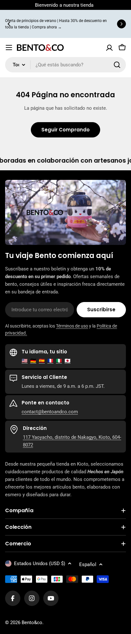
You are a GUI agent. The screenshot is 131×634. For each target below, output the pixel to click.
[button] (9, 24)
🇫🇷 (50, 361)
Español (87, 564)
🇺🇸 (25, 361)
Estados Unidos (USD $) (39, 563)
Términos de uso (72, 325)
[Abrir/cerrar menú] (9, 47)
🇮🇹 (59, 361)
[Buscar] (117, 65)
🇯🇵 (68, 361)
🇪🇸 (42, 361)
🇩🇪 (33, 361)
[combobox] (65, 64)
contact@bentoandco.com (50, 412)
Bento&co (32, 622)
